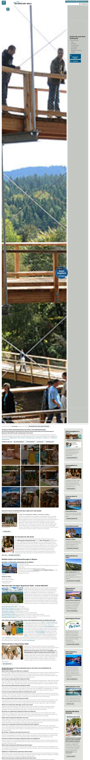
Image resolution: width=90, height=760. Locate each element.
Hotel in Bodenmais (72, 611)
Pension (23, 438)
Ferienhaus (39, 438)
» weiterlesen (6, 531)
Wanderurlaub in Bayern (8, 608)
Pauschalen (40, 441)
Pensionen (73, 43)
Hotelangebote (30, 441)
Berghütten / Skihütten (76, 50)
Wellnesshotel (13, 438)
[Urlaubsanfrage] (67, 1)
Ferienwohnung (29, 438)
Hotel (72, 42)
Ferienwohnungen (11, 471)
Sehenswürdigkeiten (41, 631)
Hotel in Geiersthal (72, 679)
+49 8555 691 (84, 4)
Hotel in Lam (70, 704)
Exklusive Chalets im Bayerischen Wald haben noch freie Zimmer (21, 511)
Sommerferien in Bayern (8, 611)
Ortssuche (75, 61)
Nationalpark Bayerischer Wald (9, 606)
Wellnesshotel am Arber (73, 581)
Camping (73, 52)
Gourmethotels (31, 640)
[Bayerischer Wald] (23, 4)
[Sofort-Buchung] (78, 1)
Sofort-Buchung (83, 1)
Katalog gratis (71, 756)
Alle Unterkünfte (75, 40)
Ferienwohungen (75, 45)
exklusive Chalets (49, 471)
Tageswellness (50, 441)
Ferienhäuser (74, 47)
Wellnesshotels (7, 664)
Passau (26, 635)
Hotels (30, 449)
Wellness (11, 449)
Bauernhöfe (74, 48)
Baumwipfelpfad (41, 632)
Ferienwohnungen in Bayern (9, 614)
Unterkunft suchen (75, 58)
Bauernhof (30, 492)
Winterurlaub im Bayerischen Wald (10, 609)
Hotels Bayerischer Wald (8, 612)
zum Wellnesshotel (72, 518)
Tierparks (8, 637)
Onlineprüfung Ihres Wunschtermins (39, 426)
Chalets (45, 438)
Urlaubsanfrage (72, 1)
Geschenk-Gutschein (14, 555)
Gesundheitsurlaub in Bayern (9, 617)
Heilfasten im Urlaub (72, 548)
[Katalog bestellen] (73, 736)
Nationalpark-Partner (73, 644)
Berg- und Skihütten (11, 492)
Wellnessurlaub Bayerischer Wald (10, 616)
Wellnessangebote (19, 441)
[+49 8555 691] (80, 4)
